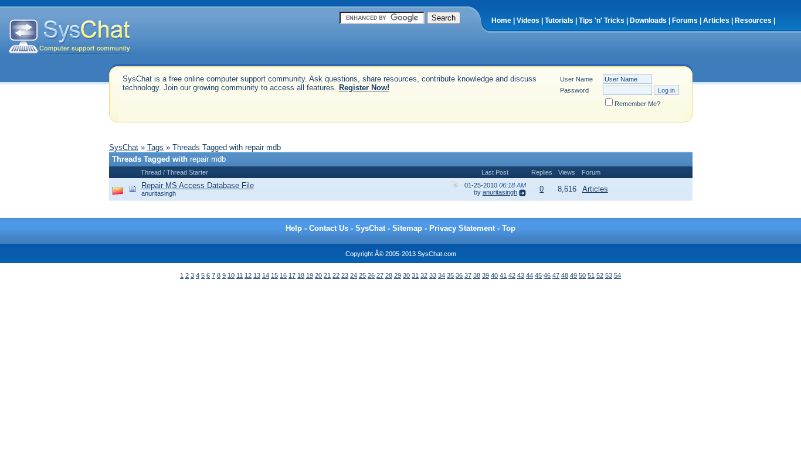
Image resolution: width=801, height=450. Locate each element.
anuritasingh (158, 193)
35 (450, 275)
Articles (716, 20)
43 (520, 275)
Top (508, 228)
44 (529, 275)
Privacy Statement (462, 228)
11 (239, 275)
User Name (576, 79)
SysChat (123, 147)
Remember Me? (637, 103)
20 (318, 275)
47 (555, 275)
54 (617, 275)
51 (591, 275)
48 (564, 275)
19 (309, 275)
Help (294, 228)
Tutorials (559, 20)
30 (406, 275)
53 (608, 275)
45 (538, 275)
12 (248, 275)
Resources (753, 20)
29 (397, 275)
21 (327, 275)
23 (344, 275)
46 (547, 275)
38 (476, 275)
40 (494, 275)
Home (501, 20)
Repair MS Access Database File (197, 185)
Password (574, 90)
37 (467, 275)
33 (432, 275)
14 (265, 275)
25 (362, 275)
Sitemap (407, 228)
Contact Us (328, 228)
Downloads (648, 20)
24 (353, 275)
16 (283, 275)
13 (256, 275)
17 (292, 275)
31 (415, 275)
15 (274, 275)
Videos (528, 20)
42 (511, 275)
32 (423, 275)
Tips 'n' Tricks (601, 20)
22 (336, 275)
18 (300, 275)
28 (388, 275)
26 (371, 275)
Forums (685, 20)
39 (485, 275)
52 (599, 275)
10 (231, 275)
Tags (155, 147)
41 (503, 275)
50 (582, 275)
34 (441, 275)
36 (459, 275)
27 (379, 275)
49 (573, 275)
